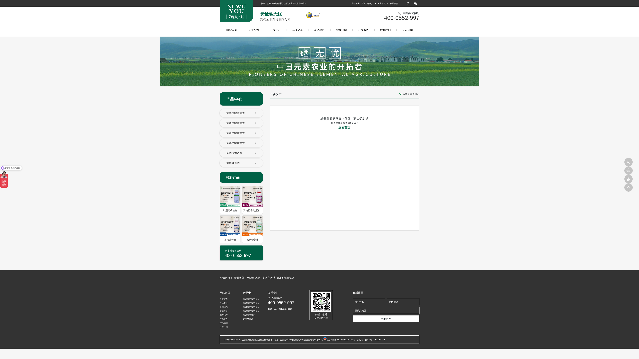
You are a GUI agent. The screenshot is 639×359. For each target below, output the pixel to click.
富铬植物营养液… (251, 302)
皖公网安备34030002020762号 (341, 339)
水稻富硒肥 (253, 278)
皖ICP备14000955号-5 (375, 339)
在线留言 (394, 3)
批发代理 (341, 30)
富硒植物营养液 (235, 113)
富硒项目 (319, 30)
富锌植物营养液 (235, 143)
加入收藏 (382, 3)
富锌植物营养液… (251, 310)
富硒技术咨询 (234, 153)
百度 (364, 3)
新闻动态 (297, 30)
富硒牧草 (239, 278)
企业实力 (253, 30)
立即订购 (407, 30)
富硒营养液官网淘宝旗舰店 (278, 278)
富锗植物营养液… (251, 306)
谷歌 (369, 3)
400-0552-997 (628, 162)
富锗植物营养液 (235, 133)
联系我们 (385, 30)
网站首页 (231, 30)
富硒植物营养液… (251, 298)
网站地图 (356, 3)
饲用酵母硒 (233, 163)
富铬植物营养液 (235, 123)
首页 (405, 93)
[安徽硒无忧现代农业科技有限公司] (236, 12)
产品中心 (275, 30)
